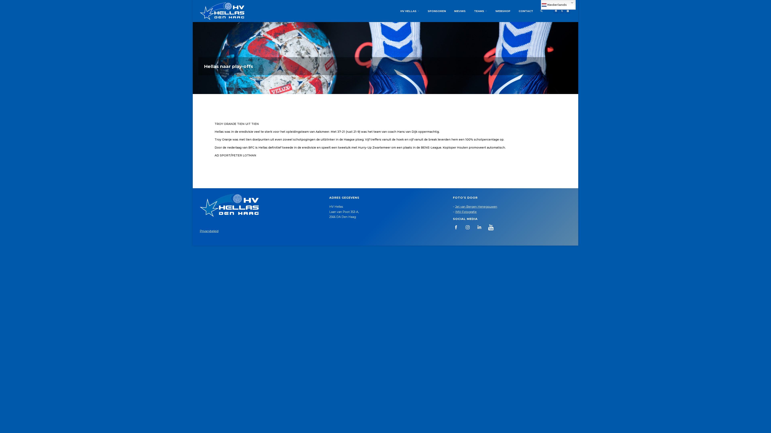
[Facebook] (556, 11)
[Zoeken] (541, 11)
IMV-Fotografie (466, 212)
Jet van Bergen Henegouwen (476, 206)
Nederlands (557, 5)
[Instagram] (567, 11)
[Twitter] (562, 11)
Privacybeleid (209, 231)
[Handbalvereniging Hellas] (222, 11)
